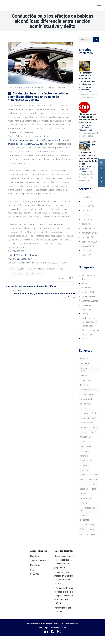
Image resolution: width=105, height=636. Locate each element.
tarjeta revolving (87, 524)
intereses (84, 470)
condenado (85, 404)
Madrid (41, 269)
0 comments (61, 88)
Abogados (85, 358)
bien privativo (86, 380)
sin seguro (84, 520)
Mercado (51, 269)
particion (84, 489)
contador (84, 413)
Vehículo (30, 273)
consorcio (84, 408)
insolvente (84, 465)
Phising (85, 313)
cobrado (84, 385)
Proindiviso (35, 565)
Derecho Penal (88, 296)
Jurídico (31, 269)
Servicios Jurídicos (39, 560)
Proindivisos (85, 498)
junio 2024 (86, 215)
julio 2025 (86, 197)
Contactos (34, 574)
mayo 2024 (87, 219)
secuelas (84, 515)
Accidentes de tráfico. (86, 369)
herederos (84, 451)
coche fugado (86, 394)
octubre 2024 (88, 210)
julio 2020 (86, 251)
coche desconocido (89, 389)
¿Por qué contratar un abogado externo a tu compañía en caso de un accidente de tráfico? (89, 152)
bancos (83, 375)
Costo (12, 269)
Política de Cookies (58, 628)
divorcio (83, 432)
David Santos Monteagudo (36, 88)
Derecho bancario (88, 418)
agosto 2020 (88, 246)
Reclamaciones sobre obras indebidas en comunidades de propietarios (87, 79)
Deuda (95, 427)
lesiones (94, 475)
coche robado (86, 399)
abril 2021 (86, 224)
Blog (32, 569)
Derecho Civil (88, 292)
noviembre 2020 (89, 233)
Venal (40, 273)
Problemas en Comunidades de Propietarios (89, 322)
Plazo (93, 489)
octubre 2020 (88, 237)
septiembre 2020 (89, 242)
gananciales (85, 446)
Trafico (12, 273)
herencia (84, 456)
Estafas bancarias (90, 301)
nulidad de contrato (88, 484)
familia (83, 441)
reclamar (84, 503)
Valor (21, 273)
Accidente (84, 363)
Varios (51, 88)
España (21, 269)
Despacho (84, 427)
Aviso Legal (43, 628)
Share (64, 278)
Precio (62, 269)
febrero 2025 (88, 206)
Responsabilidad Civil (87, 509)
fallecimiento (86, 437)
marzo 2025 (87, 201)
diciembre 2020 (89, 228)
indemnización (86, 460)
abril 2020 (86, 255)
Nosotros (34, 556)
